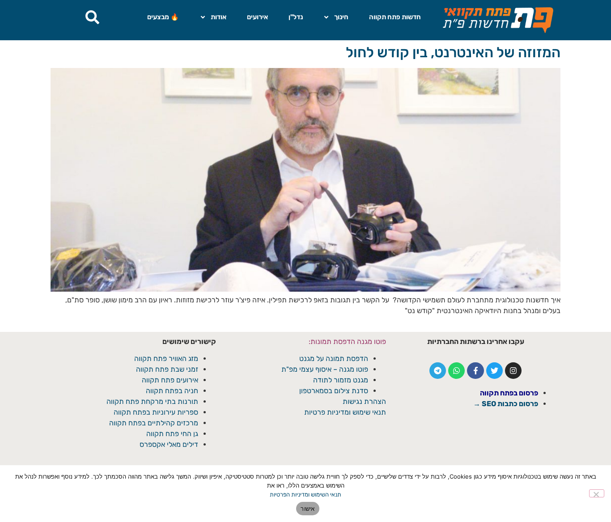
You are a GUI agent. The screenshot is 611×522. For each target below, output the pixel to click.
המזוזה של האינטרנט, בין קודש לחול (453, 52)
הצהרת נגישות (364, 401)
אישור (307, 508)
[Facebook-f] (475, 370)
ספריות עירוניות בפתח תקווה (156, 412)
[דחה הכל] (596, 493)
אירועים (257, 17)
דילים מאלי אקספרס (169, 444)
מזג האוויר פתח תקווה (166, 358)
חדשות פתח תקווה (395, 17)
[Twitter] (494, 370)
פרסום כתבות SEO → (505, 403)
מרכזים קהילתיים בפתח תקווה (153, 423)
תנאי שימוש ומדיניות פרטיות (345, 412)
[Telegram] (437, 370)
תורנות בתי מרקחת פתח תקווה (152, 401)
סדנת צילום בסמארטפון (333, 390)
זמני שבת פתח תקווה (167, 369)
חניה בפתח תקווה (172, 390)
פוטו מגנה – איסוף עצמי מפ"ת (324, 369)
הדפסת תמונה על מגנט (333, 358)
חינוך (341, 17)
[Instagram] (513, 370)
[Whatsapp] (456, 370)
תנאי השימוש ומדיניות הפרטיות (305, 494)
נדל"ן (296, 17)
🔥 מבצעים (163, 17)
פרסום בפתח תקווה (509, 393)
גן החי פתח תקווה (172, 433)
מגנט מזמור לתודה (339, 380)
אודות (218, 17)
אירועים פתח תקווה (170, 380)
